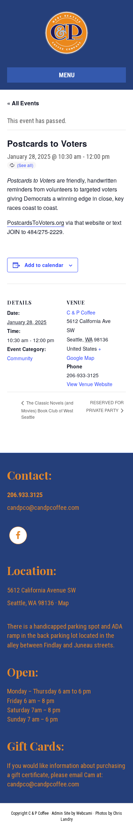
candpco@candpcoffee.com (43, 507)
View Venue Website (89, 384)
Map (63, 603)
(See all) (25, 165)
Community (20, 358)
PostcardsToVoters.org (35, 222)
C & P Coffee (81, 312)
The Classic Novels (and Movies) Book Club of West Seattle (47, 410)
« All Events (23, 103)
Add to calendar (43, 265)
